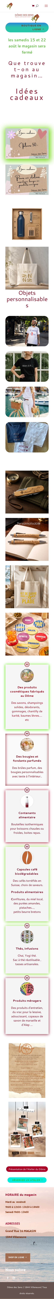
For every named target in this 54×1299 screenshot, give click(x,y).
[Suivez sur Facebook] (7, 1278)
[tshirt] (27, 345)
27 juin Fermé (18, 116)
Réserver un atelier (26, 1180)
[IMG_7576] (27, 451)
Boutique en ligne (31, 27)
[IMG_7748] (27, 381)
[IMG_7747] (27, 416)
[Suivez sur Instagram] (13, 1278)
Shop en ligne (16, 1257)
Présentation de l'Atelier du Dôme (27, 1169)
